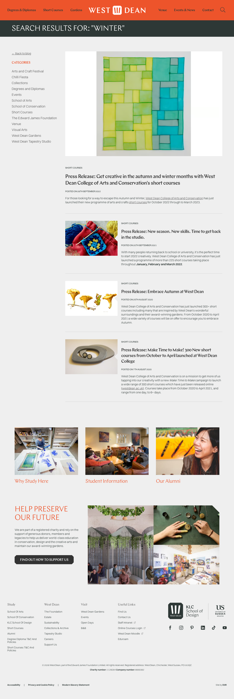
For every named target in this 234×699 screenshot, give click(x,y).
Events (17, 94)
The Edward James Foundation (34, 118)
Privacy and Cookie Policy (41, 684)
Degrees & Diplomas (21, 10)
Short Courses (22, 112)
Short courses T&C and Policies (20, 649)
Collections (20, 83)
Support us (50, 644)
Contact (208, 10)
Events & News (184, 10)
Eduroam (123, 639)
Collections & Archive (56, 628)
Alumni (11, 633)
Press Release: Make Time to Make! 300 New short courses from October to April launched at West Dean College (169, 356)
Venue (162, 10)
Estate (47, 617)
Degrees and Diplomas (28, 89)
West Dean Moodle (129, 633)
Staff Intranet (125, 622)
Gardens (76, 10)
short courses (138, 202)
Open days (87, 622)
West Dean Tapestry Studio (31, 141)
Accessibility (13, 684)
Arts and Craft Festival (28, 71)
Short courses (53, 10)
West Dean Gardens (26, 135)
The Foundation (53, 611)
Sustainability (51, 622)
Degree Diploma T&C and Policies (22, 640)
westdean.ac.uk (132, 388)
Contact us (124, 617)
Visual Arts (19, 130)
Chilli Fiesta (20, 77)
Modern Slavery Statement (75, 684)
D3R (224, 684)
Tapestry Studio (53, 633)
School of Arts (22, 100)
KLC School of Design (19, 622)
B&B (83, 628)
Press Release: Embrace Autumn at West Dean (162, 292)
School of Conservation (28, 106)
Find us (122, 611)
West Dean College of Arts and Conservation (174, 198)
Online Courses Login (130, 628)
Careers (48, 639)
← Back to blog (21, 53)
